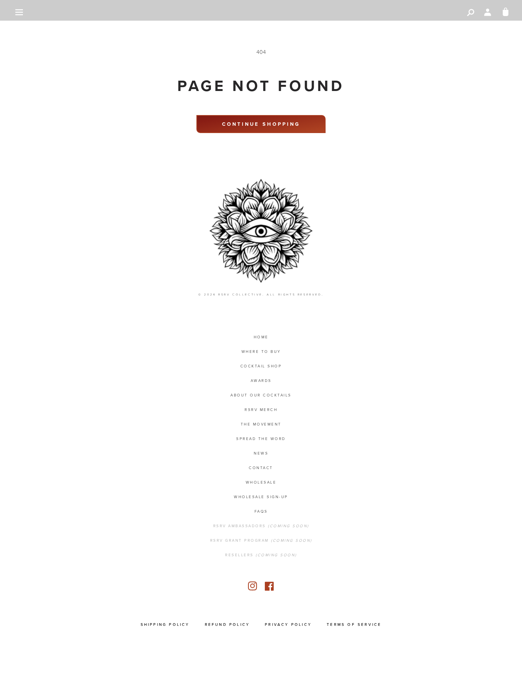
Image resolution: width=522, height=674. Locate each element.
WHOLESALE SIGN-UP (261, 497)
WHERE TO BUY (261, 351)
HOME (261, 337)
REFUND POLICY (227, 624)
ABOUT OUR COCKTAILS (261, 395)
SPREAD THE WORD (261, 439)
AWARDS (261, 380)
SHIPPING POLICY (165, 624)
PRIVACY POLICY (288, 624)
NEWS (261, 453)
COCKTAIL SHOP (261, 366)
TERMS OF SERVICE (354, 624)
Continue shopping (261, 124)
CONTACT (261, 468)
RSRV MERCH (261, 410)
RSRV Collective (240, 294)
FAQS (261, 511)
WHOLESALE (261, 482)
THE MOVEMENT (261, 424)
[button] (19, 12)
